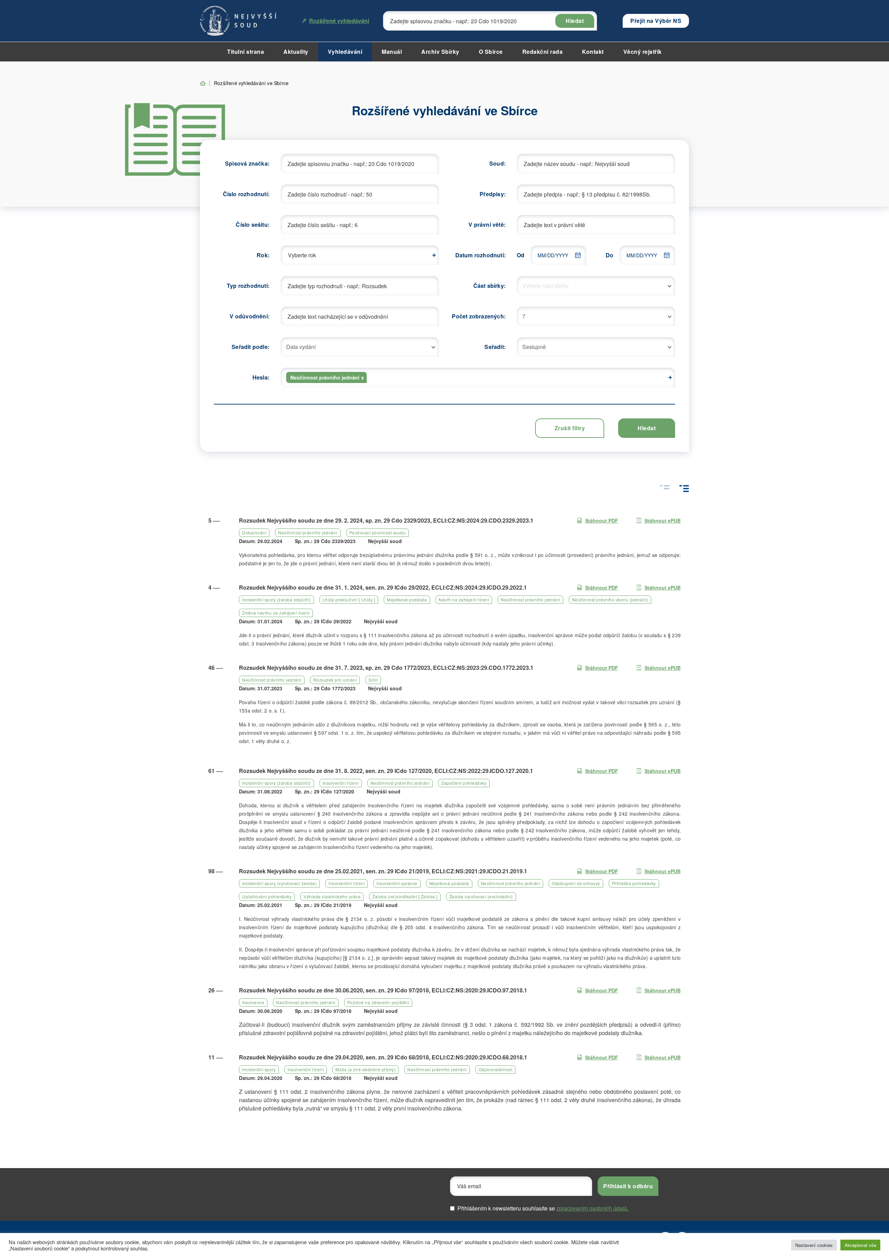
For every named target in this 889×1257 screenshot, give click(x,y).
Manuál (392, 52)
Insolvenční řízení (341, 783)
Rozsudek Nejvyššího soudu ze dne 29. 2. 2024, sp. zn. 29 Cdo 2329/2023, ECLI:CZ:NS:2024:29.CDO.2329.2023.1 (386, 520)
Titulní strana (245, 52)
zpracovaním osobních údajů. (592, 1208)
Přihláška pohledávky (634, 883)
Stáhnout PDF (601, 520)
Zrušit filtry (570, 428)
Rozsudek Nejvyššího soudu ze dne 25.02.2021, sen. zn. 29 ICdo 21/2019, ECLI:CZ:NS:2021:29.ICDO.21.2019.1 (383, 871)
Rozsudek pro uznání (335, 680)
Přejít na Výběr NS (655, 21)
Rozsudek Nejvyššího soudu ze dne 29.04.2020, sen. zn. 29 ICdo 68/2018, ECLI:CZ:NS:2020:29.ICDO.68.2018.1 (383, 1057)
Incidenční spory (259, 1069)
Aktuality (295, 52)
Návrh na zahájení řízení (464, 599)
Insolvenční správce (396, 883)
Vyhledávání (345, 52)
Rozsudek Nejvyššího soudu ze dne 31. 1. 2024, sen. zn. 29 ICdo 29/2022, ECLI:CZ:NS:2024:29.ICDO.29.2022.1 (383, 587)
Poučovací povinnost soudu (377, 532)
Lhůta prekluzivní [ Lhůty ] (349, 599)
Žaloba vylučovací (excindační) (481, 896)
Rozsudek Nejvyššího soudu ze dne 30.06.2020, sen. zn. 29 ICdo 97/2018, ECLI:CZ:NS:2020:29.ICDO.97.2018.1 (383, 990)
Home (203, 83)
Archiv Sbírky (440, 52)
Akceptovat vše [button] (860, 1245)
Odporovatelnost (496, 1069)
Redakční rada (542, 52)
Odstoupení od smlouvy (576, 883)
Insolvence (253, 1002)
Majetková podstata (407, 599)
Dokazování (254, 532)
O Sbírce (491, 52)
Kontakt (593, 52)
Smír (373, 680)
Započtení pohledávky (464, 783)
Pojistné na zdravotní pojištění (378, 1002)
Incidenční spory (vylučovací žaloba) (279, 883)
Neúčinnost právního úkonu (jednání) (610, 599)
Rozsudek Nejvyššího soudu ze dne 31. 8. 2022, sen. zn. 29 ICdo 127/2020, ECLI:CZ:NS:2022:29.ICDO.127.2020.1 (386, 771)
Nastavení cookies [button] (814, 1245)
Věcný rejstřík (642, 52)
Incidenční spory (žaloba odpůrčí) (276, 599)
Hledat (575, 21)
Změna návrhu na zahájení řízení (276, 613)
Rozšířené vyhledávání (339, 21)
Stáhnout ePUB (663, 520)
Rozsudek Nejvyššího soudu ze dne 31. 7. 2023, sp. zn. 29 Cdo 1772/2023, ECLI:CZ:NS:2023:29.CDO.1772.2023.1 (386, 668)
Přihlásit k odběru (628, 1186)
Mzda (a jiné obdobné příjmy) (365, 1069)
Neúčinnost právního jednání (308, 532)
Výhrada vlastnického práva (332, 896)
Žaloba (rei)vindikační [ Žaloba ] (405, 896)
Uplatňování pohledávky (267, 896)
